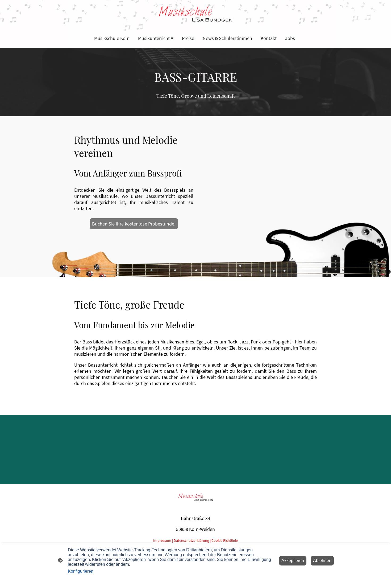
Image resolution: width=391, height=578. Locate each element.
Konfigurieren (80, 571)
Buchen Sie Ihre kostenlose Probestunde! (134, 224)
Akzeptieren (292, 560)
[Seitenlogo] (195, 14)
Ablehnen (322, 560)
